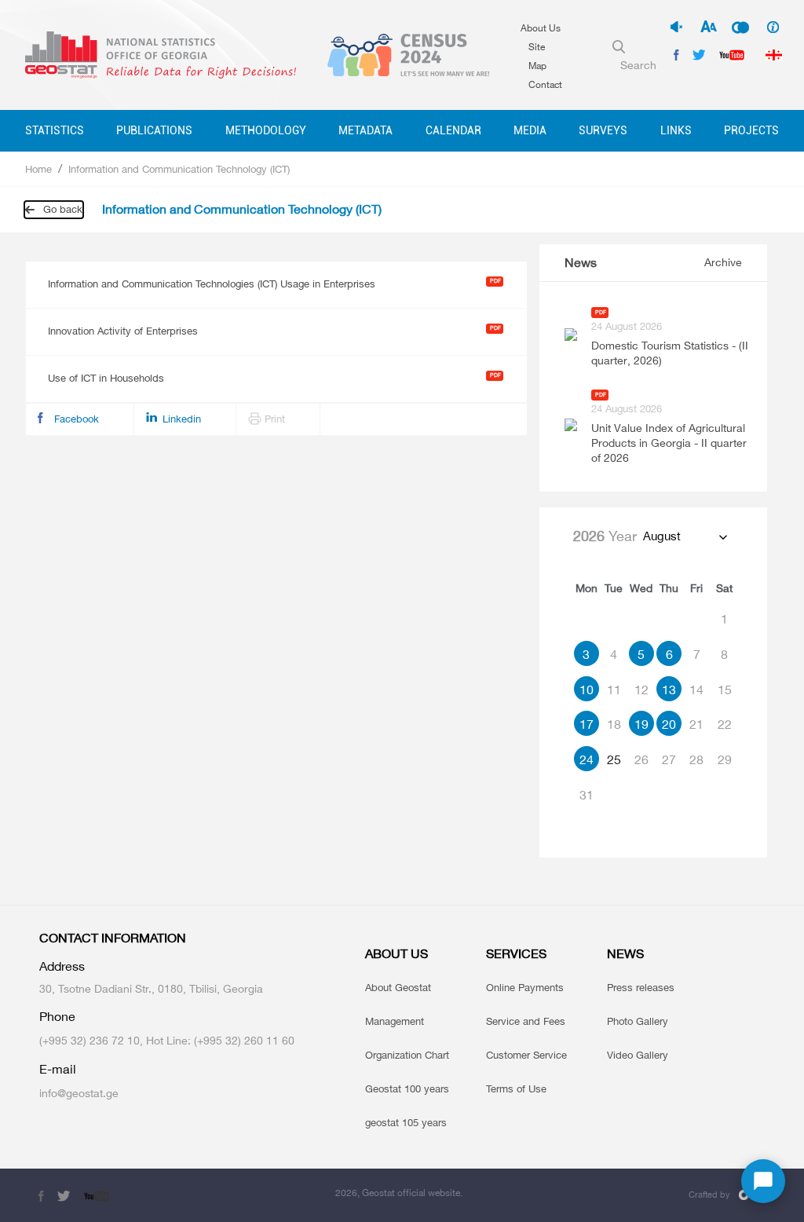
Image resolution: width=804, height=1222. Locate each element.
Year (605, 535)
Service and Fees (525, 1021)
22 (725, 724)
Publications (154, 130)
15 (725, 689)
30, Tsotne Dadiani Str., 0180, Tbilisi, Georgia (151, 988)
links (676, 130)
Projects (751, 130)
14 (696, 689)
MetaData (365, 130)
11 (614, 689)
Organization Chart (407, 1054)
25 (614, 759)
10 (586, 689)
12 (641, 689)
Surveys (603, 130)
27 (669, 759)
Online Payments (525, 987)
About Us (541, 28)
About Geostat (398, 987)
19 (641, 724)
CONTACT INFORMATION (112, 938)
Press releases (640, 987)
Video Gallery (637, 1054)
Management (394, 1021)
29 (725, 759)
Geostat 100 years (407, 1088)
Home (38, 169)
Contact (545, 84)
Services (516, 953)
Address (62, 966)
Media (529, 130)
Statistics (54, 130)
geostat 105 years (406, 1122)
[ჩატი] (763, 1181)
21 (696, 724)
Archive (723, 262)
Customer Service (526, 1054)
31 (586, 795)
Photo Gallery (637, 1021)
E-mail (57, 1069)
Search (638, 64)
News (581, 262)
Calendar (453, 130)
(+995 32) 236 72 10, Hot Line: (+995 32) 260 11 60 (166, 1040)
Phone (57, 1016)
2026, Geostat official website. (398, 1192)
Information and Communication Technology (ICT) (179, 169)
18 (614, 724)
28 (696, 759)
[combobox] (684, 536)
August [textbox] (662, 536)
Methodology (265, 130)
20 (669, 724)
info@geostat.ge (79, 1092)
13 (669, 689)
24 (586, 759)
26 (641, 759)
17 (586, 724)
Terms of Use (516, 1088)
